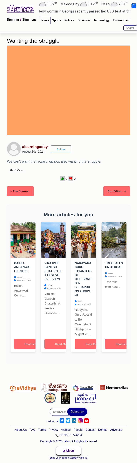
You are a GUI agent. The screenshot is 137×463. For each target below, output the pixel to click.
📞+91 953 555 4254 (68, 435)
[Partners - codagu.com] (55, 387)
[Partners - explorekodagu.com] (85, 398)
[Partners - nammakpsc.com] (84, 387)
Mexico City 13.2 (73, 4)
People (78, 429)
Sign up (29, 19)
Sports (56, 20)
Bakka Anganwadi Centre (23, 267)
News (45, 20)
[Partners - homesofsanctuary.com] (66, 398)
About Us (21, 429)
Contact (90, 429)
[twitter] (68, 420)
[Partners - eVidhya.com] (23, 387)
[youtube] (86, 420)
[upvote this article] (62, 178)
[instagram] (80, 420)
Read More (32, 344)
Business (84, 20)
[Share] (133, 5)
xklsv (68, 450)
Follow (61, 149)
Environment (121, 20)
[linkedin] (74, 420)
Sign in (12, 19)
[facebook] (62, 420)
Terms (42, 429)
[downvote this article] (70, 178)
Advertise (116, 429)
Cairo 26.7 (109, 4)
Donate (102, 429)
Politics (69, 20)
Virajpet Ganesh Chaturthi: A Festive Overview (53, 271)
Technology (102, 20)
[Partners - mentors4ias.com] (114, 387)
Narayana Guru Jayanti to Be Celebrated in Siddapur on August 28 (84, 279)
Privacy (53, 429)
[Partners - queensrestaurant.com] (51, 398)
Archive (66, 429)
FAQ (32, 429)
